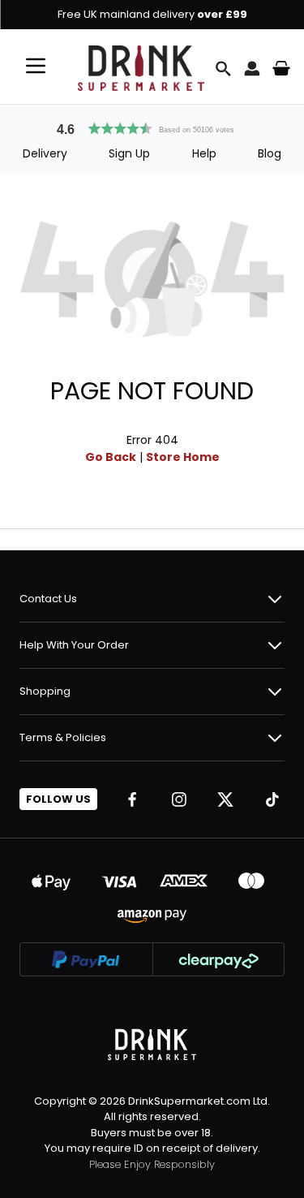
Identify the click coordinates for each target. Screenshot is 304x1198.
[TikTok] (272, 799)
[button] (152, 126)
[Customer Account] (252, 68)
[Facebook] (132, 799)
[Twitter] (225, 799)
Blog (269, 153)
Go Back (110, 457)
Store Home (183, 457)
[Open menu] (35, 66)
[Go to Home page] (141, 68)
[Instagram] (179, 799)
